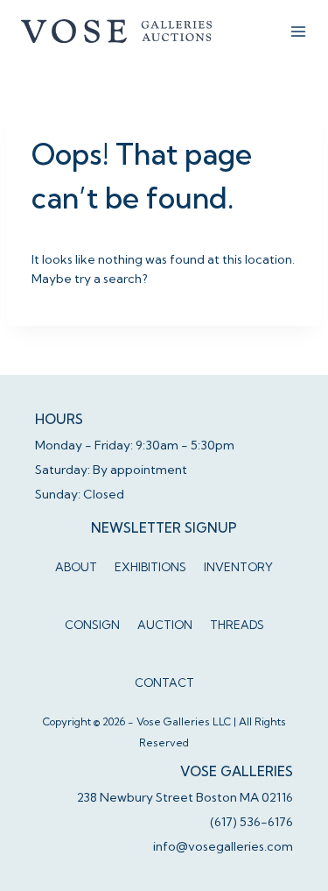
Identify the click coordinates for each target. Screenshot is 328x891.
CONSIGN (92, 625)
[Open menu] (298, 31)
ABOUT (76, 567)
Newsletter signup (164, 528)
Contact (164, 682)
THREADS (237, 625)
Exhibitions (150, 567)
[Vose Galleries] (117, 30)
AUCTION (164, 625)
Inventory (238, 567)
